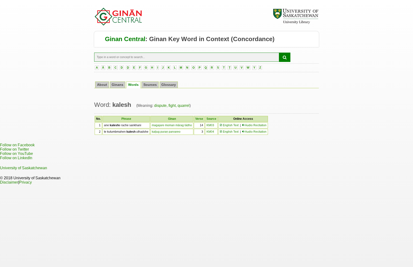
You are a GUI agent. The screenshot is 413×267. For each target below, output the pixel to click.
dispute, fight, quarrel (172, 106)
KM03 (210, 125)
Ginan (172, 118)
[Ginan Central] (118, 24)
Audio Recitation (255, 125)
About (102, 85)
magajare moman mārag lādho (172, 125)
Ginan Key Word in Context (189, 39)
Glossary (168, 85)
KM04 (210, 131)
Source (211, 118)
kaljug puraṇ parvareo (166, 131)
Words (133, 85)
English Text (230, 125)
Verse (199, 118)
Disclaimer (9, 182)
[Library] (295, 23)
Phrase (126, 118)
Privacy (25, 182)
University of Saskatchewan (23, 168)
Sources (150, 85)
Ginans (117, 85)
